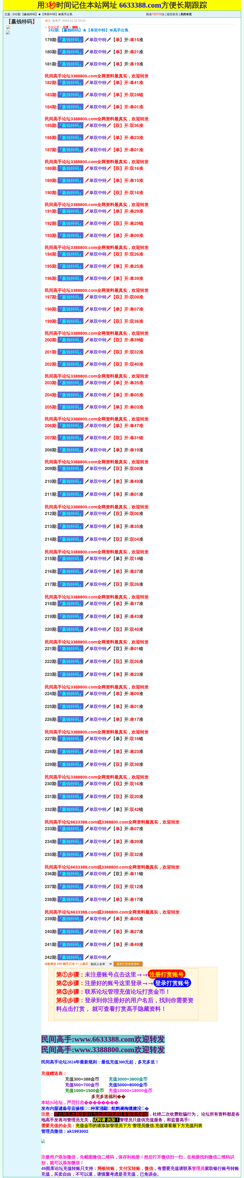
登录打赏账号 (172, 983)
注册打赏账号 (166, 974)
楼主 (48, 20)
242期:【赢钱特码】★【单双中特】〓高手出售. (42, 14)
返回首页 (172, 14)
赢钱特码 (21, 22)
